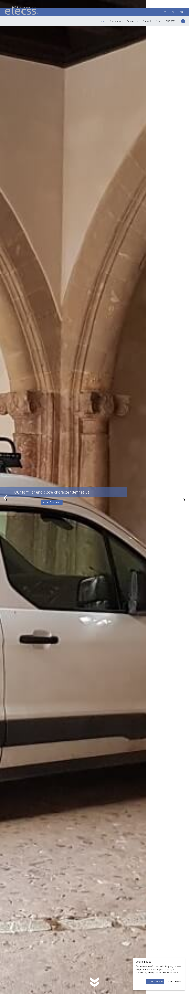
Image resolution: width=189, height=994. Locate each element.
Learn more (172, 972)
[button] (132, 21)
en (181, 12)
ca (173, 12)
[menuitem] (102, 21)
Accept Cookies (155, 981)
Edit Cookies (174, 981)
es (165, 12)
